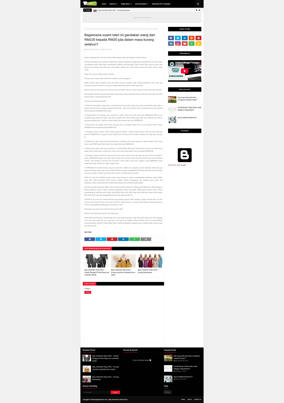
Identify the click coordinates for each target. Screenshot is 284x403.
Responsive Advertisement (142, 18)
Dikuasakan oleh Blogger (177, 165)
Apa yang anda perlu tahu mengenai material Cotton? (187, 98)
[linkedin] (185, 38)
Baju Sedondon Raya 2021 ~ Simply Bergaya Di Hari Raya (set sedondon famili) (96, 272)
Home (183, 399)
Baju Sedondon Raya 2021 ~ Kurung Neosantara (114, 10)
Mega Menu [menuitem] (125, 4)
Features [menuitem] (112, 4)
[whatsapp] (191, 43)
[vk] (171, 43)
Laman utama (88, 29)
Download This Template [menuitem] (161, 4)
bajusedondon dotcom (93, 49)
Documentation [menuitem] (141, 4)
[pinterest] (198, 38)
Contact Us (197, 399)
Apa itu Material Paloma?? (187, 117)
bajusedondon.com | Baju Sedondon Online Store (111, 399)
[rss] (198, 43)
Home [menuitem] (104, 4)
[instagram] (178, 43)
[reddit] (191, 38)
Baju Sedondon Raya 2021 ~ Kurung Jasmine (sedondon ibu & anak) (123, 272)
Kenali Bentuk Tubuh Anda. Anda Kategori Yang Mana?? (189, 108)
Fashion (167, 392)
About (190, 399)
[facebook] (171, 38)
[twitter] (178, 38)
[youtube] (185, 43)
